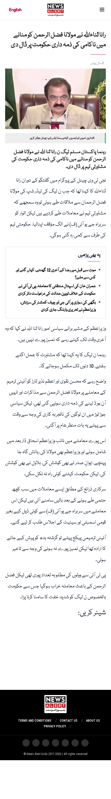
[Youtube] (55, 742)
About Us (93, 720)
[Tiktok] (45, 742)
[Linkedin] (26, 742)
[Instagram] (85, 742)
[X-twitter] (75, 742)
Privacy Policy (55, 726)
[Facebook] (35, 742)
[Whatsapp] (65, 742)
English (15, 10)
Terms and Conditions (34, 720)
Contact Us (68, 720)
